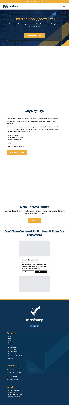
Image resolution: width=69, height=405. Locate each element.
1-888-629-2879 (31, 2)
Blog (9, 340)
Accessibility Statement (15, 394)
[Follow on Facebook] (31, 326)
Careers (10, 345)
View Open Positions (34, 35)
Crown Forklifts (12, 349)
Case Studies (12, 347)
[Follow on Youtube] (38, 326)
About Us (35, 220)
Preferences (28, 271)
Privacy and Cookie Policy (15, 390)
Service (10, 343)
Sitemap (10, 358)
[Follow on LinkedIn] (34, 326)
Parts (9, 338)
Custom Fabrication (14, 353)
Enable (40, 271)
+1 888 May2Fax (13, 379)
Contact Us (39, 2)
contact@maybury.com (15, 372)
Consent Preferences (14, 396)
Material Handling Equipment (16, 356)
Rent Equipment (13, 351)
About (10, 336)
